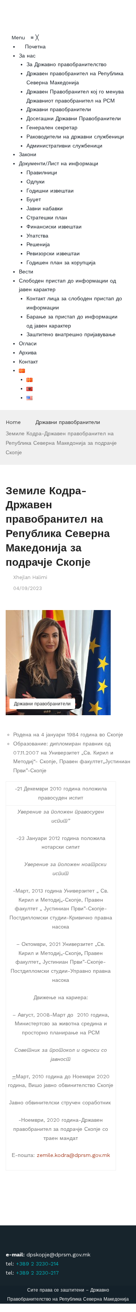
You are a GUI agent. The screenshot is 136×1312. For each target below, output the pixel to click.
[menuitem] (32, 46)
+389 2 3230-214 (37, 1264)
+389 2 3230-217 (37, 1273)
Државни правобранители (68, 422)
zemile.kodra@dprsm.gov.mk (73, 1155)
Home (13, 422)
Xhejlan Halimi (30, 577)
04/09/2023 (27, 588)
